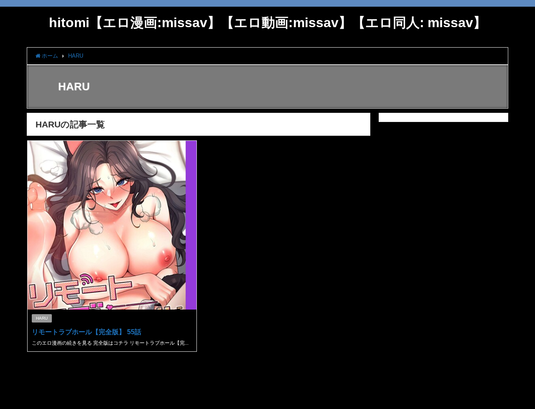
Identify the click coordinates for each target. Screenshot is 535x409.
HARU (42, 318)
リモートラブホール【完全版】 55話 (86, 331)
